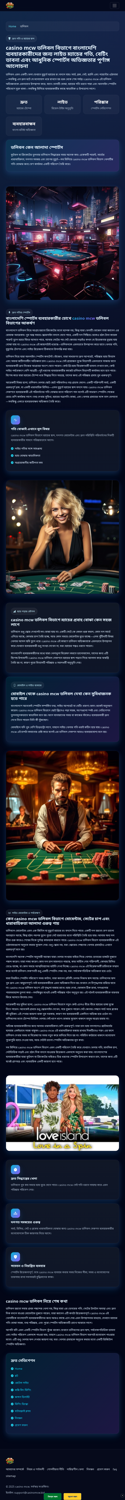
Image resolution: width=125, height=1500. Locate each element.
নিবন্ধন (18, 1418)
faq (115, 1469)
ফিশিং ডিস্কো (21, 1404)
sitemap (11, 1476)
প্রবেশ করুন (21, 1425)
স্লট (16, 1376)
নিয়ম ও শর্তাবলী (35, 1469)
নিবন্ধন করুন (52, 1496)
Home (12, 26)
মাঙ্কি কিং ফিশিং (23, 1390)
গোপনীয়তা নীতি (55, 1469)
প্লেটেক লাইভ (22, 1383)
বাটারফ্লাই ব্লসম (23, 1411)
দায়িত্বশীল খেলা (75, 1469)
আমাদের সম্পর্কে (15, 1469)
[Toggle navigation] (114, 5)
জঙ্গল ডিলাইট (22, 1397)
